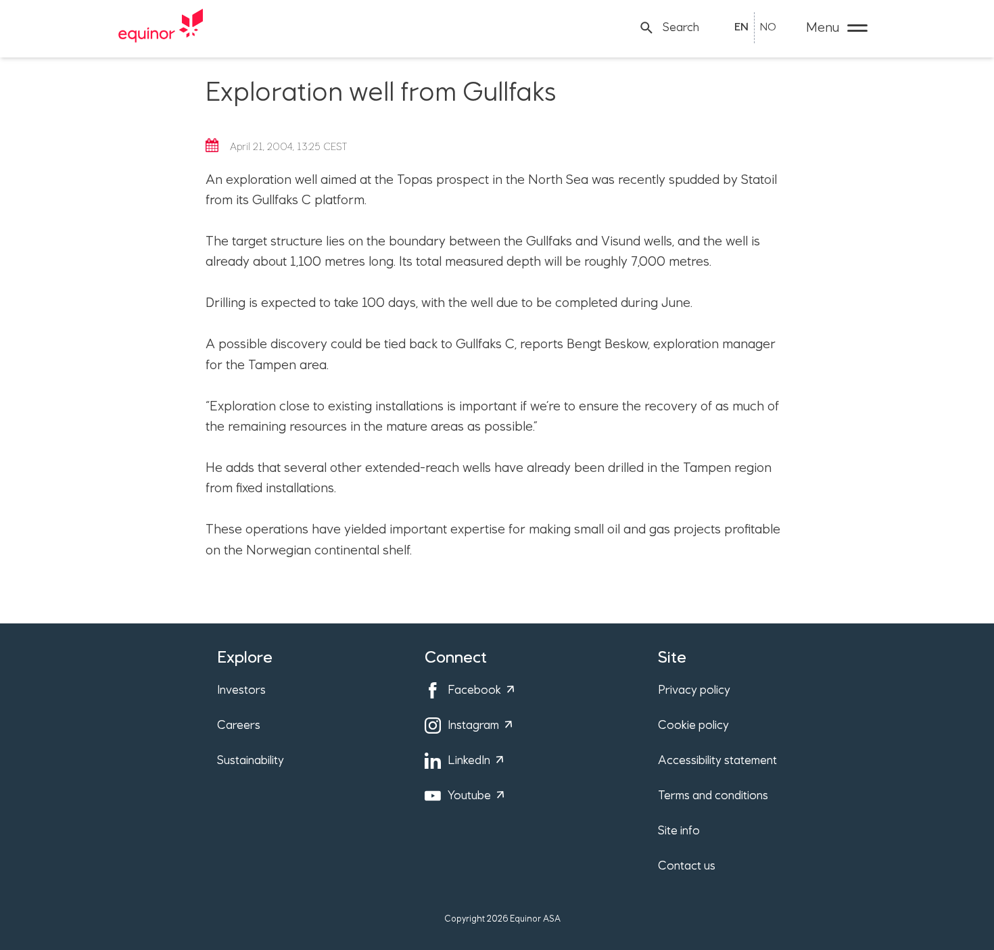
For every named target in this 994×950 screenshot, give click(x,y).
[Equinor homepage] (161, 28)
